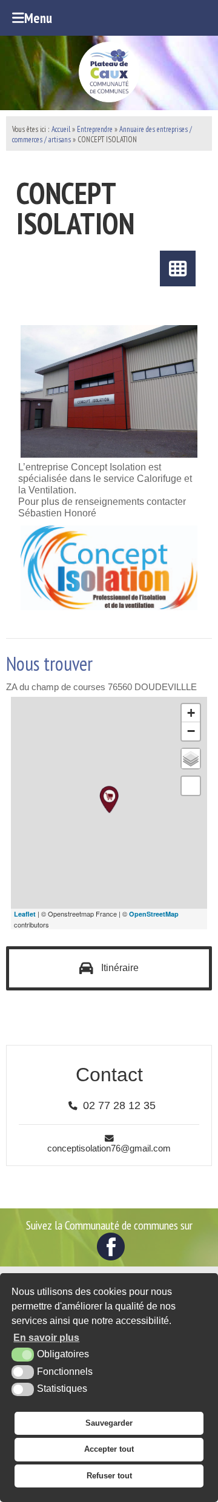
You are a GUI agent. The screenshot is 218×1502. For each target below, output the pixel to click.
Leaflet (25, 913)
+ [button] (191, 712)
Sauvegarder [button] (109, 1423)
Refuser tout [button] (109, 1475)
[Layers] (191, 758)
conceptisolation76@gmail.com (109, 1148)
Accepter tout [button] (109, 1449)
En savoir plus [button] (46, 1337)
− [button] (191, 731)
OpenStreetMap (154, 913)
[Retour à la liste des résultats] (178, 268)
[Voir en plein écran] (191, 786)
